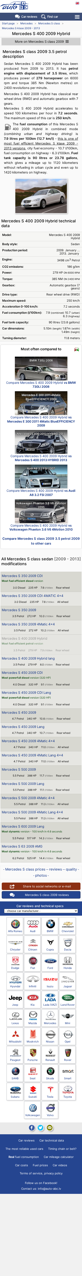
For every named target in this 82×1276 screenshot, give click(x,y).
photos (41, 875)
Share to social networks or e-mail (47, 886)
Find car (52, 16)
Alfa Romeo (15, 931)
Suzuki (32, 1096)
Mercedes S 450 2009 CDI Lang (26, 692)
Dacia (67, 949)
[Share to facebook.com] (31, 1127)
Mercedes (26, 23)
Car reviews (29, 16)
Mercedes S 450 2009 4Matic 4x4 (28, 741)
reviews (55, 869)
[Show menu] (77, 16)
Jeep (15, 1004)
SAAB (15, 1078)
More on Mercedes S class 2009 (39, 42)
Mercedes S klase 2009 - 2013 (21, 28)
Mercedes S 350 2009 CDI (22, 576)
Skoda (50, 1078)
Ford (50, 968)
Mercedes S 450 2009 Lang (23, 727)
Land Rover (68, 1004)
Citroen (32, 949)
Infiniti (32, 986)
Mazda (32, 1023)
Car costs (21, 1165)
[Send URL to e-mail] (49, 1127)
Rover (67, 1060)
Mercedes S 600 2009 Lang (23, 826)
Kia (33, 1004)
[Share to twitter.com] (40, 1127)
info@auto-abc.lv (49, 1188)
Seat (32, 1078)
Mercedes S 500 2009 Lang (23, 784)
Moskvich (33, 1041)
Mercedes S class (49, 23)
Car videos (60, 1165)
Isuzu (50, 986)
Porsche (33, 1060)
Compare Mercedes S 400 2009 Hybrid (41, 384)
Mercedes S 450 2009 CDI (22, 673)
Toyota (67, 1096)
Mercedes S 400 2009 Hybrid (24, 638)
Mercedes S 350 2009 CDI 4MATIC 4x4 (32, 596)
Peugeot (15, 1060)
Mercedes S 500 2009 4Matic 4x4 (28, 798)
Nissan (50, 1041)
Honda (68, 968)
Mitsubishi (15, 1041)
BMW (50, 931)
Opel (67, 1041)
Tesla (50, 1096)
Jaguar (67, 986)
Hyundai (15, 986)
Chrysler (15, 949)
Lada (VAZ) (50, 1004)
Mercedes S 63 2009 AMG (22, 846)
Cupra (50, 949)
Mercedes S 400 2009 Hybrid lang (28, 658)
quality (71, 869)
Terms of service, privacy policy (41, 1173)
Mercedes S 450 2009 (19, 712)
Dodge (15, 968)
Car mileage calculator (59, 1157)
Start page (8, 23)
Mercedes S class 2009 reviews (47, 895)
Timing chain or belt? (62, 1148)
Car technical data (51, 1140)
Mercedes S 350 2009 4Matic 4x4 (28, 624)
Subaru (15, 1096)
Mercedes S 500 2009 (19, 769)
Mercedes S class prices (25, 869)
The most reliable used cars (24, 1148)
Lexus (15, 1023)
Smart (67, 1078)
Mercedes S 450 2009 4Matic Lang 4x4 (32, 755)
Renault (50, 1060)
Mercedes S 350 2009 (19, 610)
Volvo (50, 1115)
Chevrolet (68, 931)
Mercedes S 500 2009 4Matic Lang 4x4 (32, 812)
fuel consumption (24, 1157)
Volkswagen (32, 1115)
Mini (67, 1023)
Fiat (32, 968)
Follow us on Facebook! (41, 1183)
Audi (32, 931)
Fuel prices (40, 1165)
